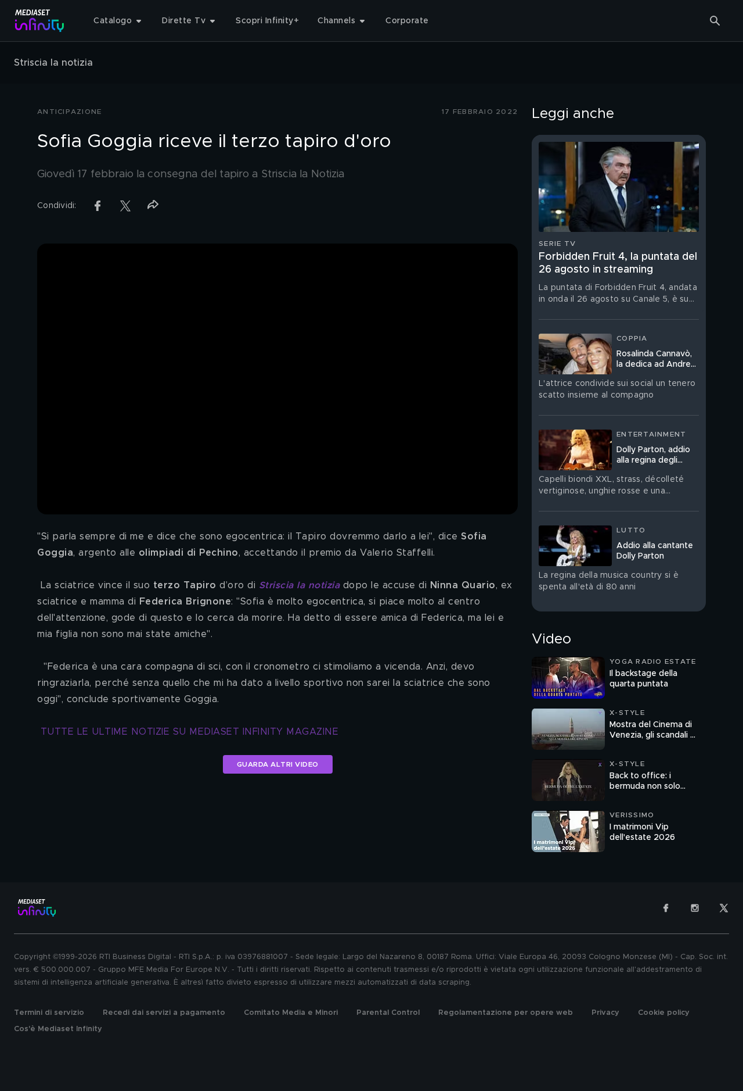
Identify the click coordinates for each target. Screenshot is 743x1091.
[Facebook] (666, 908)
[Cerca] (715, 21)
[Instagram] (695, 908)
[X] (724, 908)
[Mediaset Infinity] (40, 21)
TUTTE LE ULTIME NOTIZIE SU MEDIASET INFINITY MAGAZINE (190, 731)
